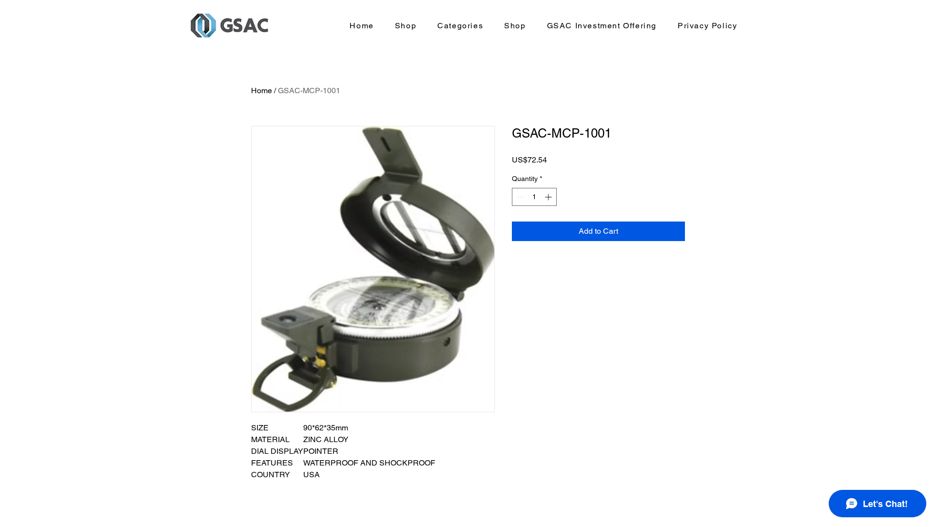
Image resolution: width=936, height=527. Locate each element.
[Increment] (549, 196)
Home (261, 90)
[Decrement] (519, 196)
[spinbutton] (534, 196)
